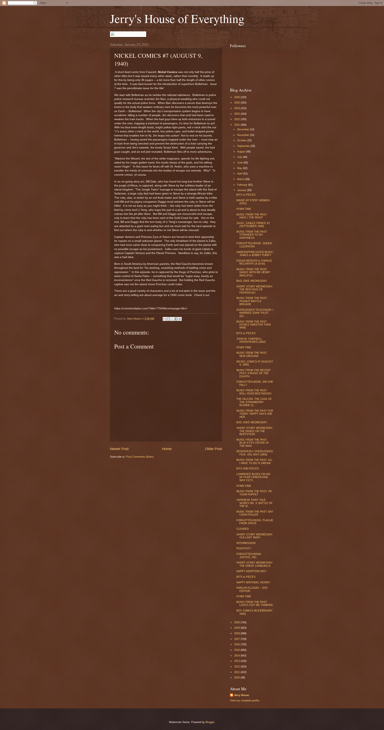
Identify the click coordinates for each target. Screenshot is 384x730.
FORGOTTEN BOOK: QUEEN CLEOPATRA (254, 245)
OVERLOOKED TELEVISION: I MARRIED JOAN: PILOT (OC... (254, 313)
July (240, 156)
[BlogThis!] (168, 319)
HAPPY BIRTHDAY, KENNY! (253, 582)
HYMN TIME (243, 208)
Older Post (213, 449)
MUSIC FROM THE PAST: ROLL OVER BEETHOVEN (253, 392)
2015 (237, 649)
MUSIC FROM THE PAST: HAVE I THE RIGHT (251, 216)
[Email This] (165, 319)
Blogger (210, 722)
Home (167, 449)
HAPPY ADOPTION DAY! (251, 571)
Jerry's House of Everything (177, 18)
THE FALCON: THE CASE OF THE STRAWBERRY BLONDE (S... (254, 402)
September (244, 145)
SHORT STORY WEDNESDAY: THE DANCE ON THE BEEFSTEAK (254, 431)
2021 (237, 124)
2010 (237, 677)
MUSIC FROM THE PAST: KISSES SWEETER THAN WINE (253, 324)
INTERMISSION (245, 543)
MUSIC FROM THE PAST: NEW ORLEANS (251, 354)
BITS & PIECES (246, 194)
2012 (237, 666)
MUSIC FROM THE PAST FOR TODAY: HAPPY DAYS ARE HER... (254, 413)
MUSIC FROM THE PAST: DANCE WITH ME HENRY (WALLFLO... (253, 272)
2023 (237, 113)
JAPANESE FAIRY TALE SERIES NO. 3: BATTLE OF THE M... (254, 503)
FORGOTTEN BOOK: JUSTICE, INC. (249, 556)
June (240, 162)
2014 (237, 655)
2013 (237, 660)
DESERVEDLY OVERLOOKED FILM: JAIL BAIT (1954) (254, 453)
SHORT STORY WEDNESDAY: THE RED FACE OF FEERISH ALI (254, 289)
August (241, 151)
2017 (237, 638)
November (243, 134)
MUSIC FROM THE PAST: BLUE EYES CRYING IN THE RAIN (252, 442)
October (242, 140)
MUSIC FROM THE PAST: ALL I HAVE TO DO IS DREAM (254, 461)
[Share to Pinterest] (180, 319)
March (241, 179)
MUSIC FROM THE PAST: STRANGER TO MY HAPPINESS (251, 234)
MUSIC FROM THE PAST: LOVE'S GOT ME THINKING (254, 604)
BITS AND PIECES (247, 468)
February (242, 184)
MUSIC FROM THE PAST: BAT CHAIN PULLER (254, 513)
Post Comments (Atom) (140, 456)
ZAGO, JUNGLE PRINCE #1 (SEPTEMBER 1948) (253, 225)
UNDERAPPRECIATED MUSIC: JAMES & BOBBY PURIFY (255, 254)
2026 (237, 97)
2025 (237, 102)
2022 (237, 119)
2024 (237, 108)
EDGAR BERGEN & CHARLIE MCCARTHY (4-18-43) (254, 262)
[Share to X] (172, 319)
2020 (237, 622)
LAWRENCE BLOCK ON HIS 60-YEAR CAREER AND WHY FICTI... (253, 477)
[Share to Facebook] (176, 319)
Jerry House (241, 695)
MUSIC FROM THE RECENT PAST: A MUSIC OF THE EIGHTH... (253, 373)
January (242, 190)
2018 (237, 633)
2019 (237, 627)
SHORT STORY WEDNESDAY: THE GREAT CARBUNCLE (254, 564)
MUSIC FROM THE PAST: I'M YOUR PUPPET (254, 493)
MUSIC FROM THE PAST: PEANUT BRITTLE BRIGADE (251, 301)
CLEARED (242, 528)
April (240, 173)
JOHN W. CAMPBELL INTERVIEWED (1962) (251, 340)
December (243, 129)
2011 (237, 672)
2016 (237, 644)
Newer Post (119, 449)
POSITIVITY (243, 548)
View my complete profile (244, 700)
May (240, 168)
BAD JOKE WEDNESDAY (251, 280)
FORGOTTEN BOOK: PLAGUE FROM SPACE (254, 522)
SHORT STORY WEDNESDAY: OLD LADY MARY (254, 536)
